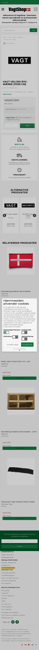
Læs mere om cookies (12, 326)
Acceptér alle (27, 344)
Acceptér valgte (12, 344)
